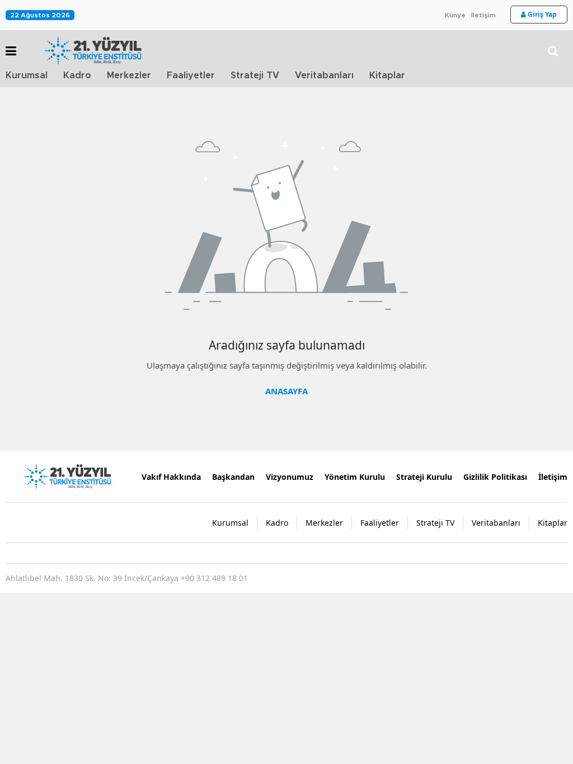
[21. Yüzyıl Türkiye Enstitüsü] (67, 475)
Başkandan (233, 477)
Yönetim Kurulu (355, 477)
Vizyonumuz (289, 477)
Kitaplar (387, 75)
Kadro (77, 75)
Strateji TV (255, 75)
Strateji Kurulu (424, 477)
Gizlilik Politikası (495, 477)
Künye (455, 15)
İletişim (483, 15)
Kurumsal (27, 75)
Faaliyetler (191, 75)
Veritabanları (324, 75)
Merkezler (129, 75)
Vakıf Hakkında (171, 477)
